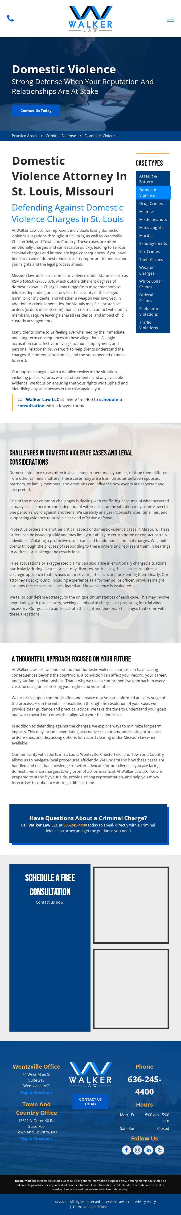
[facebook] (126, 1150)
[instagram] (137, 1150)
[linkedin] (148, 1150)
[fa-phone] (10, 22)
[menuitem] (153, 179)
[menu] (171, 20)
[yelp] (159, 1150)
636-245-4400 (79, 399)
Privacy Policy (145, 1201)
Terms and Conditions (90, 1206)
